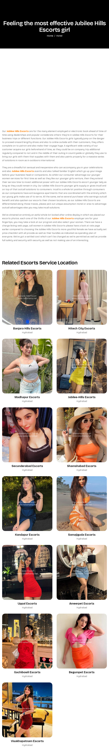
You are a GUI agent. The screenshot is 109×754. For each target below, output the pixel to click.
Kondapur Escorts (27, 534)
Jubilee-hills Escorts (82, 397)
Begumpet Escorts (82, 672)
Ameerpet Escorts (81, 603)
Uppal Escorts (27, 603)
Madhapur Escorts (27, 397)
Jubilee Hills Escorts (18, 131)
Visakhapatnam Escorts (27, 741)
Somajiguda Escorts (82, 534)
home (50, 35)
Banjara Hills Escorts (27, 328)
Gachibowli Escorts (27, 672)
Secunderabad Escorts (27, 466)
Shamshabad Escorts (81, 466)
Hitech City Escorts (81, 328)
